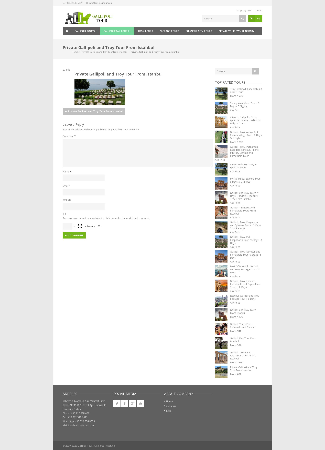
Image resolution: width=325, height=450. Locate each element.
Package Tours (169, 31)
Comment (69, 136)
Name (67, 171)
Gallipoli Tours (84, 31)
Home (67, 31)
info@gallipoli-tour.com (100, 2)
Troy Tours (145, 31)
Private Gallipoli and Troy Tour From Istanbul (104, 51)
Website (67, 200)
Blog (168, 410)
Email (67, 185)
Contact (258, 10)
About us (171, 406)
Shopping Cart (243, 10)
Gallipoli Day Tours (116, 31)
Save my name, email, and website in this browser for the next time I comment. (106, 218)
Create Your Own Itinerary (236, 31)
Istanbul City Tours (199, 31)
